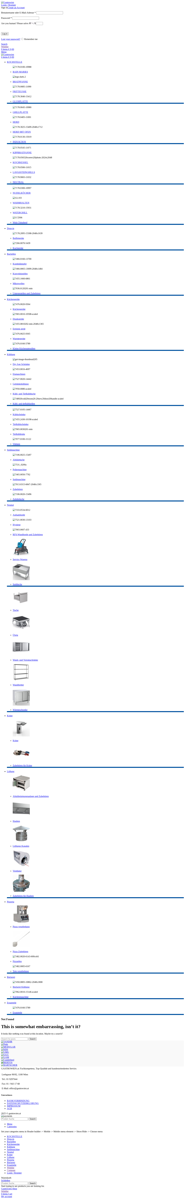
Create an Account (16, 7)
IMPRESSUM (13, 1106)
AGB (9, 1108)
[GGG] (5, 1054)
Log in (4, 34)
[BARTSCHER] (9, 1065)
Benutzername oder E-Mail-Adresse (18, 12)
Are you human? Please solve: (15, 23)
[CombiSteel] (7, 1060)
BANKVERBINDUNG (18, 1100)
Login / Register (14, 1173)
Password (6, 18)
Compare (11, 1170)
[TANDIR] (6, 1041)
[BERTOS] (6, 1062)
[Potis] (4, 1044)
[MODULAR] (8, 1047)
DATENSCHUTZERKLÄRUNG (23, 1103)
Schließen (5, 1180)
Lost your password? (10, 39)
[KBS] (4, 1049)
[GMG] (5, 1052)
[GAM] (5, 1057)
